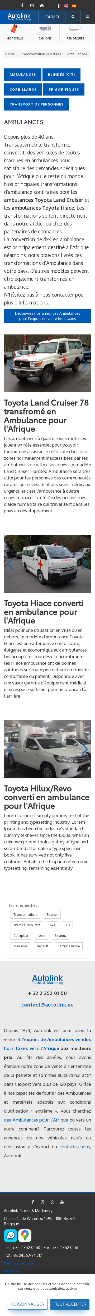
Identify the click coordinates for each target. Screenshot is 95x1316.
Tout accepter (70, 1304)
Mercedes (20, 946)
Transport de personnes (37, 104)
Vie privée (12, 1271)
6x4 (52, 925)
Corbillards (23, 89)
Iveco (41, 936)
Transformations (25, 915)
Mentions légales (19, 1263)
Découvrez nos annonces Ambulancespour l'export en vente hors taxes (47, 316)
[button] (84, 363)
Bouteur (52, 915)
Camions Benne (69, 946)
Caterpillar (20, 936)
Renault (42, 946)
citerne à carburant (26, 925)
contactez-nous (75, 1146)
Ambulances (23, 74)
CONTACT (51, 17)
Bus (67, 925)
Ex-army (60, 936)
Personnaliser (27, 1304)
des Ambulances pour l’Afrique (36, 1120)
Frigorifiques (64, 89)
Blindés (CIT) (61, 74)
